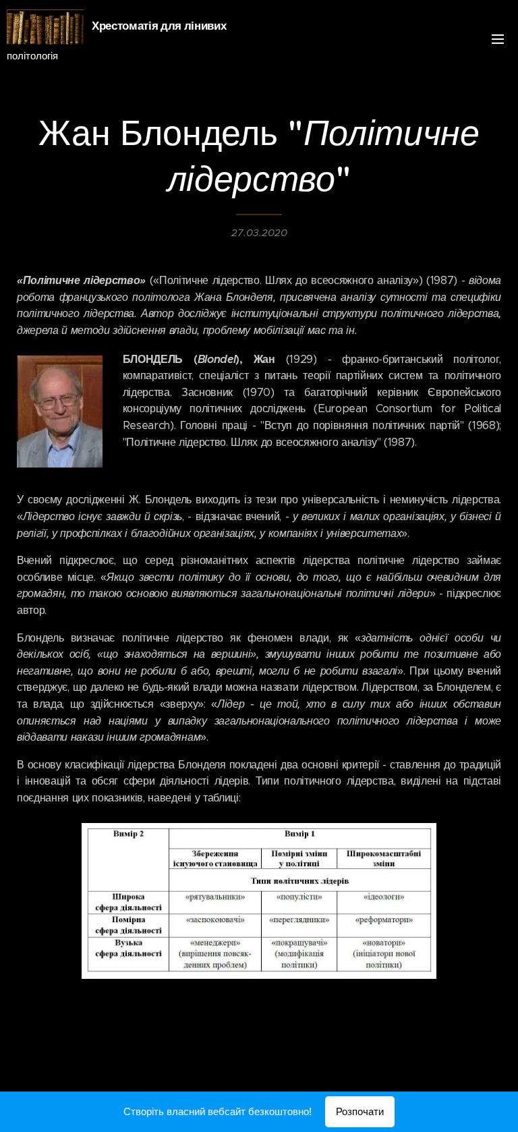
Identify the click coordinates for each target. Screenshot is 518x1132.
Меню (497, 38)
